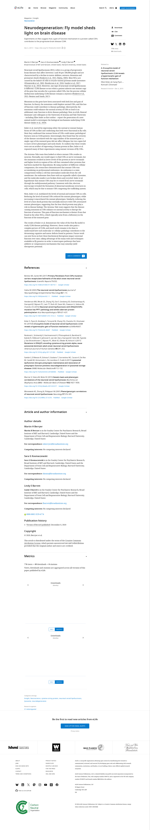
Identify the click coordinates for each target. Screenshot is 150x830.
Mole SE (55, 340)
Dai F (57, 301)
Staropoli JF (28, 304)
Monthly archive (52, 766)
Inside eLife (50, 763)
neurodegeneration (39, 701)
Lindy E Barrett (67, 62)
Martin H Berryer (31, 62)
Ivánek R (27, 338)
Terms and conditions (23, 774)
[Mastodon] (34, 785)
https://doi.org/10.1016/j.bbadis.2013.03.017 (40, 386)
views (114, 49)
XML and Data (50, 774)
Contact (18, 771)
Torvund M (51, 321)
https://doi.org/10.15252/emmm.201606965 (40, 372)
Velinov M (80, 304)
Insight (36, 18)
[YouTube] (45, 785)
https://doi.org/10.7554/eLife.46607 (37, 330)
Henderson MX (30, 301)
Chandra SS (29, 307)
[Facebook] (57, 785)
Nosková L (28, 335)
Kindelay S (42, 321)
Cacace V (75, 357)
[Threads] (51, 785)
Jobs (16, 763)
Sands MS (38, 276)
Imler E (27, 321)
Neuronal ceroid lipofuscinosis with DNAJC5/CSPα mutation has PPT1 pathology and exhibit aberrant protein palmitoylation (53, 310)
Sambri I (27, 357)
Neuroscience (29, 21)
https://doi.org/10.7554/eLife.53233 (48, 48)
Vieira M (36, 377)
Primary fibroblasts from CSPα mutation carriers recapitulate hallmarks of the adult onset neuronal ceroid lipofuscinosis (53, 279)
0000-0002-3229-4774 (35, 514)
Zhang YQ (50, 301)
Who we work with (22, 766)
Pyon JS (34, 321)
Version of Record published (38, 525)
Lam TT (47, 304)
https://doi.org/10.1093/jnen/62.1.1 (37, 296)
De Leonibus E (53, 360)
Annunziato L (40, 360)
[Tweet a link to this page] (116, 43)
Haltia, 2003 (62, 78)
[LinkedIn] (22, 785)
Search (101, 8)
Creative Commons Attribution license (116, 804)
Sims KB (75, 338)
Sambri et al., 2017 (72, 83)
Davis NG (61, 304)
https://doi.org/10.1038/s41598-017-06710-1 (40, 285)
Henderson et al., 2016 (54, 83)
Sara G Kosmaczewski (50, 62)
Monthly (59, 629)
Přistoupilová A (64, 335)
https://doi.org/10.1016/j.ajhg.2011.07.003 (40, 352)
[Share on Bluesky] (112, 43)
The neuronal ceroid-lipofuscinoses (52, 290)
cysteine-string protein (49, 698)
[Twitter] (28, 785)
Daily (51, 629)
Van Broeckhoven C (34, 340)
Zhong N (40, 391)
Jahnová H (46, 338)
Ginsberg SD (65, 301)
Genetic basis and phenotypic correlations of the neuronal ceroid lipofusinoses (51, 379)
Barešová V (76, 335)
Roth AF (54, 304)
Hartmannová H (51, 335)
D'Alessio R (36, 357)
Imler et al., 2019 (39, 123)
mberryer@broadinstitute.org (55, 444)
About (72, 8)
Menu (29, 8)
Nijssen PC (38, 304)
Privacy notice (75, 731)
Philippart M (50, 391)
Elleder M (63, 340)
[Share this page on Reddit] (124, 43)
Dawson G (70, 304)
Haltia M (27, 290)
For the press (50, 769)
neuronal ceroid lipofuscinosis (70, 698)
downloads (116, 51)
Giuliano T (54, 357)
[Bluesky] (17, 785)
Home (35, 8)
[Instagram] (39, 785)
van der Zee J (56, 338)
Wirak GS (41, 301)
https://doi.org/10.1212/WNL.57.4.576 (38, 398)
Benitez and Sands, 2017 (39, 96)
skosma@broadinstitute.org (54, 473)
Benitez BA (28, 276)
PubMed (55, 296)
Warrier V (28, 377)
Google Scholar (63, 285)
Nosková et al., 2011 (48, 78)
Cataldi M (31, 360)
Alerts (111, 8)
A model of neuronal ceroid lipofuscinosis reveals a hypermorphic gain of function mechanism (53, 325)
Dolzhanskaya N (77, 301)
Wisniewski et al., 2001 (34, 83)
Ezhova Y (45, 357)
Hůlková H (36, 338)
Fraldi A (63, 360)
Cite (116, 32)
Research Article (107, 89)
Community (63, 8)
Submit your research (128, 8)
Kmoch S (72, 340)
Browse (43, 8)
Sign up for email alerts (75, 726)
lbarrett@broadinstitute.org (55, 503)
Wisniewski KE (30, 391)
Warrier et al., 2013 (32, 86)
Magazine (52, 8)
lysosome (27, 701)
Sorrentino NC (65, 357)
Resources (49, 771)
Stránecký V (38, 335)
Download (118, 28)
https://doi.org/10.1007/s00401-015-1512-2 (40, 316)
